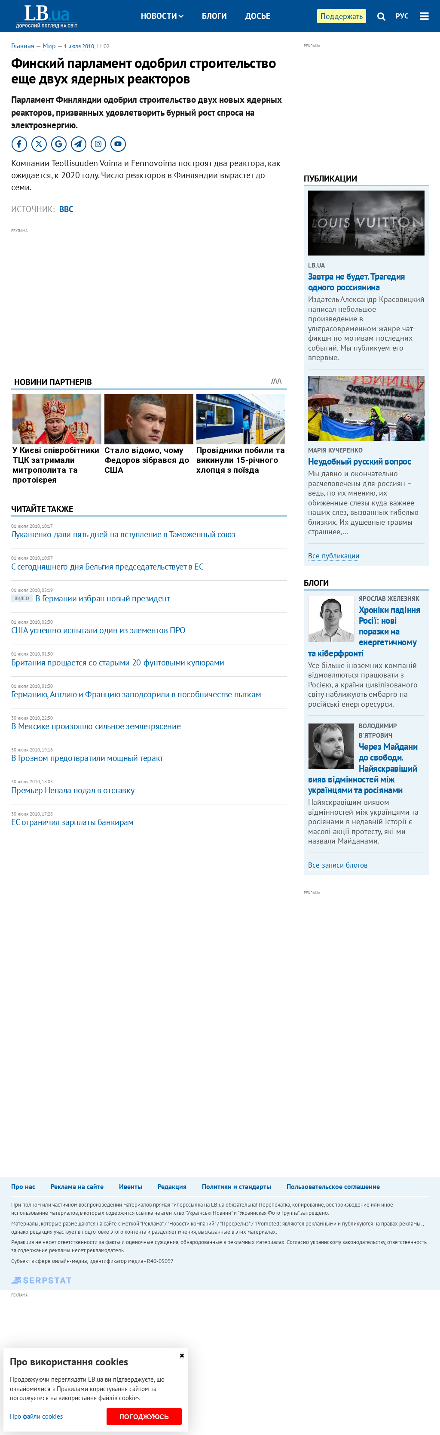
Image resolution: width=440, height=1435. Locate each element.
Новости (159, 16)
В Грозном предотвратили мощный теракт (87, 758)
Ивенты (130, 1186)
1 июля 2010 (79, 46)
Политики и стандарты (236, 1186)
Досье (257, 16)
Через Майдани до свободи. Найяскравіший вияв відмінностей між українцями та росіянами (363, 768)
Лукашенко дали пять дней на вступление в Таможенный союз (123, 534)
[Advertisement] (149, 296)
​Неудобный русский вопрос (359, 461)
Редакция (172, 1186)
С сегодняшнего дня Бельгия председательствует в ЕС (107, 566)
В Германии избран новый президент (92, 598)
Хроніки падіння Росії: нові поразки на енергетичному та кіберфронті (364, 631)
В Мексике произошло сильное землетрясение (96, 726)
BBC (66, 209)
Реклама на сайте (77, 1186)
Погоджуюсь (144, 1416)
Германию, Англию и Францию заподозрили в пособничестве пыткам (136, 694)
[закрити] (182, 1355)
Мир (49, 45)
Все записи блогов (337, 865)
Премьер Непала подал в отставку (72, 790)
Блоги (214, 16)
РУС (402, 16)
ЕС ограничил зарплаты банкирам (72, 822)
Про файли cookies (36, 1416)
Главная (22, 45)
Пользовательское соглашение (333, 1186)
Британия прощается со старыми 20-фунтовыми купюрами (117, 662)
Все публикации (333, 555)
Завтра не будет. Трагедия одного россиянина (357, 282)
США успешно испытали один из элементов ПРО (98, 630)
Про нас (23, 1186)
